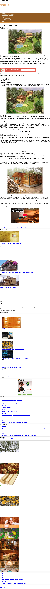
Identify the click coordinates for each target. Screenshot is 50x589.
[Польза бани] (9, 560)
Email (1, 303)
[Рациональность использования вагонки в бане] (9, 241)
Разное (3, 17)
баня (11, 438)
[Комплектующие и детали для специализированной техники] (7, 348)
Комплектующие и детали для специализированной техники (13, 349)
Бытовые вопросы (7, 19)
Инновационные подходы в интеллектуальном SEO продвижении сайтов (15, 358)
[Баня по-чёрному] (9, 451)
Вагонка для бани (5, 328)
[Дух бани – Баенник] (9, 473)
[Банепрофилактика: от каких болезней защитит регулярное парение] (9, 549)
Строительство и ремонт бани (8, 14)
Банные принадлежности (7, 15)
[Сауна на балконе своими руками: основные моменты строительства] (9, 270)
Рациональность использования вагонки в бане (11, 243)
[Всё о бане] (5, 9)
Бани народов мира (6, 16)
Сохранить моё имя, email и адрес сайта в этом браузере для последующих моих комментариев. (18, 307)
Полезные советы (7, 18)
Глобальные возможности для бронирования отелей (11, 367)
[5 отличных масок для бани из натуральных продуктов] (9, 527)
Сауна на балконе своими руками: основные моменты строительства (16, 272)
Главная (4, 13)
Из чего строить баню (5, 257)
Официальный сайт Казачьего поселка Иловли (10, 376)
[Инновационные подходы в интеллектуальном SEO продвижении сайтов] (7, 357)
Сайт (1, 305)
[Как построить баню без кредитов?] (9, 285)
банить (5, 438)
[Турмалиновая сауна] (9, 495)
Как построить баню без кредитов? (8, 287)
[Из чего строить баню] (9, 256)
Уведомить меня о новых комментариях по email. (10, 308)
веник (14, 438)
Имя (1, 301)
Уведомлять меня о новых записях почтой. (9, 310)
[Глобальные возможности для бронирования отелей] (7, 366)
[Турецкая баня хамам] (9, 571)
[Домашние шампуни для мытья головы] (9, 538)
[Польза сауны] (9, 462)
